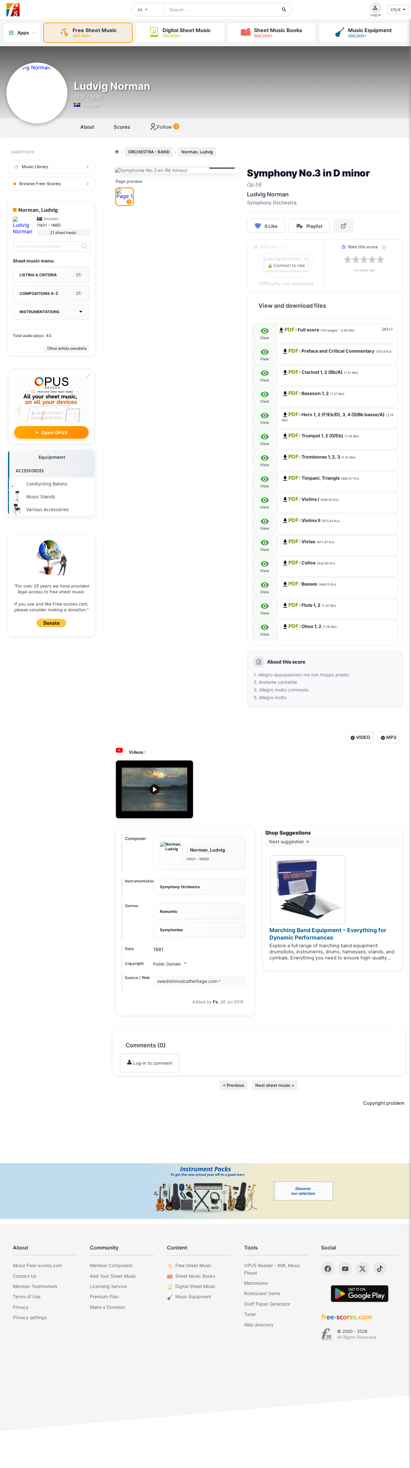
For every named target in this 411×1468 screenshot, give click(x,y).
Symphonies (171, 929)
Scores (122, 127)
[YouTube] (345, 1268)
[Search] (84, 246)
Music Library (35, 166)
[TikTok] (380, 1268)
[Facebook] (328, 1268)
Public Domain (170, 963)
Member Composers (111, 1265)
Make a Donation (107, 1307)
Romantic (169, 911)
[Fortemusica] (326, 1334)
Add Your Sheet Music (113, 1276)
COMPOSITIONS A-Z (50, 293)
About (87, 127)
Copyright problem (384, 1103)
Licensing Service (108, 1286)
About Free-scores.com (37, 1265)
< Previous (233, 1085)
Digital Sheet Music (195, 1286)
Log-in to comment (152, 1063)
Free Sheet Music (193, 1265)
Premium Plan (104, 1296)
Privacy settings (30, 1317)
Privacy (21, 1307)
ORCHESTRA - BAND (149, 151)
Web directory (259, 1324)
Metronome (256, 1283)
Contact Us (24, 1276)
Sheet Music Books (195, 1276)
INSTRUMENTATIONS (39, 311)
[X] (362, 1268)
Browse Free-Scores (40, 183)
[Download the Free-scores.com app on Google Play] (360, 1293)
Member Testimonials (35, 1286)
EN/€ (396, 9)
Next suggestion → (289, 841)
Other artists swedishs (67, 348)
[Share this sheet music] (344, 226)
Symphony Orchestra (180, 886)
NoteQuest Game (262, 1293)
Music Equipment (193, 1296)
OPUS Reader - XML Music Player (272, 1269)
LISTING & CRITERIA (50, 274)
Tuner (250, 1314)
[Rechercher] (284, 9)
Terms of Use (26, 1296)
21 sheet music (63, 232)
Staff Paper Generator (267, 1304)
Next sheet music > (274, 1085)
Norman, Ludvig (197, 151)
